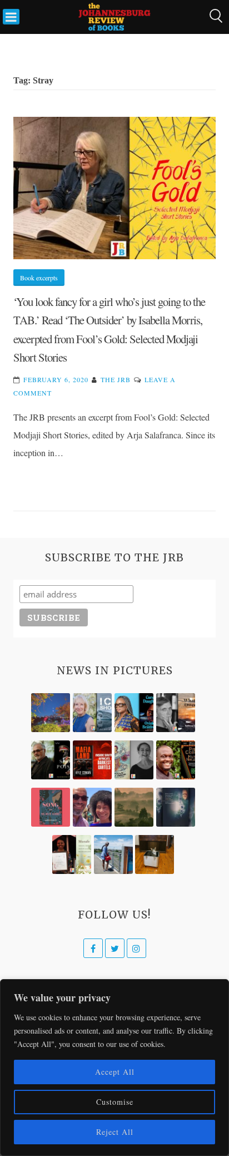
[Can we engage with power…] (50, 759)
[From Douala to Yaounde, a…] (133, 807)
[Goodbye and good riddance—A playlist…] (154, 854)
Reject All (114, 1132)
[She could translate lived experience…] (92, 807)
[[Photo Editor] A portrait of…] (113, 854)
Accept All (115, 1071)
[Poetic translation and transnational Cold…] (175, 807)
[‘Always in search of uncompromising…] (175, 712)
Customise (114, 1101)
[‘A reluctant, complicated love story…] (92, 712)
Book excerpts (39, 277)
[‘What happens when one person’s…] (175, 759)
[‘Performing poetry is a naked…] (133, 759)
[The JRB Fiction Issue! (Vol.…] (50, 712)
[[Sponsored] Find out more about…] (50, 807)
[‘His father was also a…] (71, 854)
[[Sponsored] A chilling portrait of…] (92, 759)
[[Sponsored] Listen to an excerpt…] (133, 712)
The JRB (116, 379)
